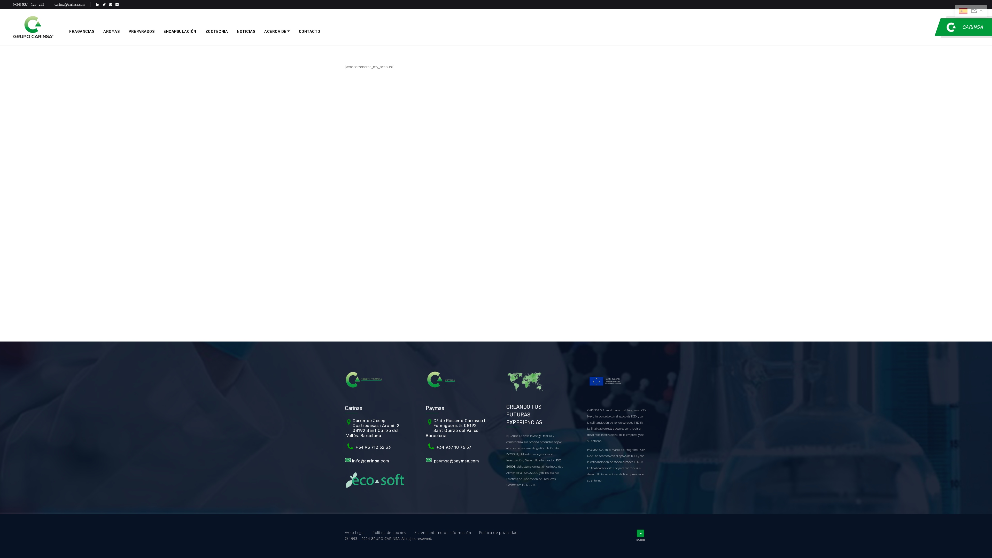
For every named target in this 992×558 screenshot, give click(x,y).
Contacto (309, 31)
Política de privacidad (498, 532)
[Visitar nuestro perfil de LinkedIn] (99, 4)
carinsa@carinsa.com (70, 4)
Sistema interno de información (446, 532)
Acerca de (275, 31)
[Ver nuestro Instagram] (112, 4)
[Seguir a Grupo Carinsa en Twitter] (105, 4)
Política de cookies (393, 532)
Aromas (111, 31)
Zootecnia (216, 31)
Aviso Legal (359, 532)
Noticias (246, 31)
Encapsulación (180, 31)
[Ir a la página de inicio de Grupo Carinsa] (33, 27)
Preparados (141, 31)
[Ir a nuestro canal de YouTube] (118, 4)
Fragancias (81, 31)
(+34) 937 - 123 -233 (28, 4)
